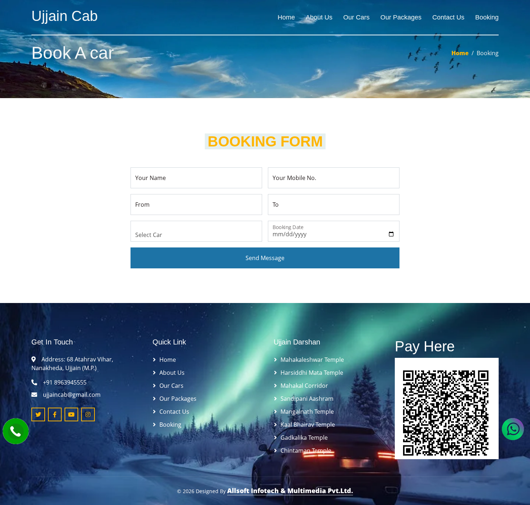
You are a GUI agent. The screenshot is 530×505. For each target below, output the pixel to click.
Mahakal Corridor (304, 386)
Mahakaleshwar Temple (312, 360)
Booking (487, 17)
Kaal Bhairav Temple (308, 425)
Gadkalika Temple (304, 438)
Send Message (265, 258)
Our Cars (356, 17)
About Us (319, 17)
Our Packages (400, 17)
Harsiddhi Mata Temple (312, 373)
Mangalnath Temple (307, 412)
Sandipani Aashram (307, 399)
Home (286, 17)
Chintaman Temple (306, 450)
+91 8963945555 (65, 382)
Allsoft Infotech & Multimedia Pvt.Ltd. (290, 490)
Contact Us (448, 17)
